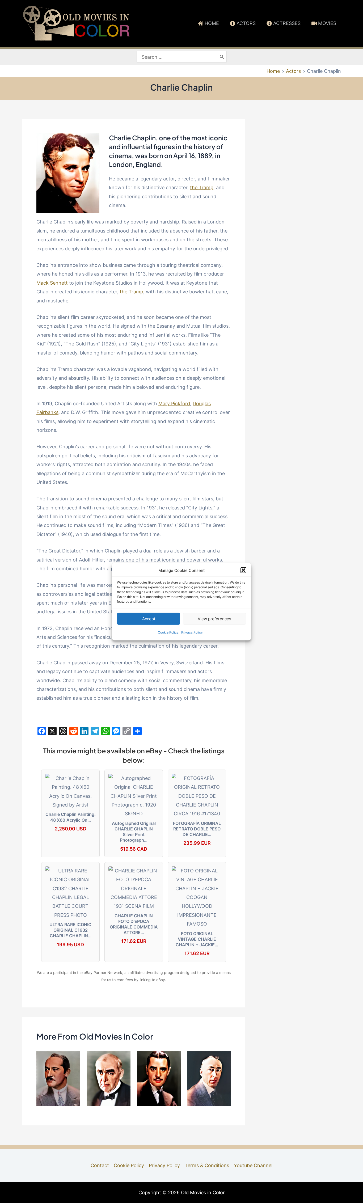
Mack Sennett (52, 283)
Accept (148, 618)
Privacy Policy (192, 632)
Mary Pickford (174, 403)
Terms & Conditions (207, 1165)
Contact (100, 1165)
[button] (243, 570)
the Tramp (201, 187)
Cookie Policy (168, 632)
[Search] (222, 57)
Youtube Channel (253, 1165)
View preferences (214, 618)
